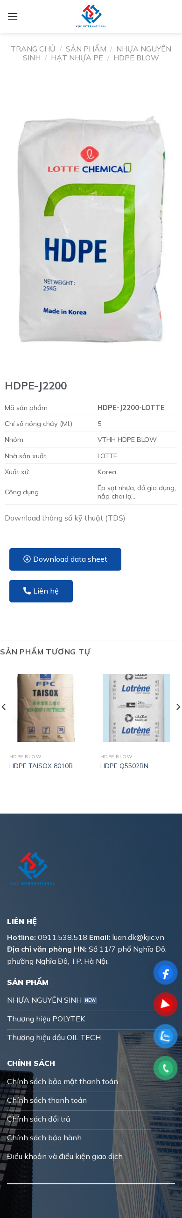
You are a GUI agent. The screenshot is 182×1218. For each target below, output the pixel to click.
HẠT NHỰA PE (77, 57)
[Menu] (12, 16)
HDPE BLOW (136, 57)
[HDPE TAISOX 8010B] (45, 708)
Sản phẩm (86, 48)
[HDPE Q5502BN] (136, 708)
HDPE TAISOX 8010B (41, 766)
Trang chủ (33, 48)
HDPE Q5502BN (124, 766)
